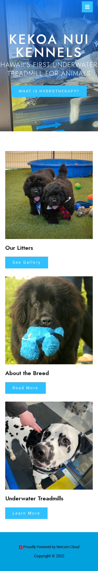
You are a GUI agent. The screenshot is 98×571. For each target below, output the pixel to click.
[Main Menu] (87, 6)
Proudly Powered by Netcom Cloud (51, 547)
